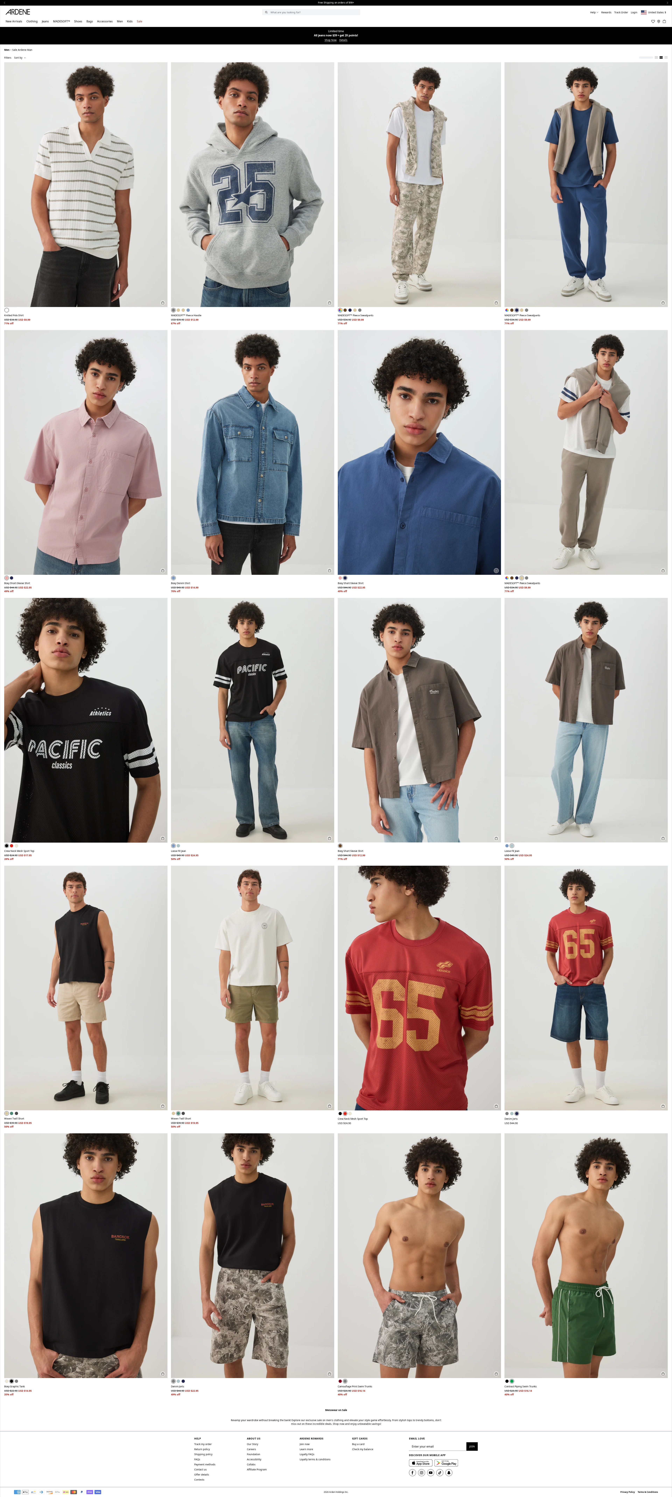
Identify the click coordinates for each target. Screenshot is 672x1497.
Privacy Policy (627, 1492)
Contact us (200, 1469)
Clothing (32, 21)
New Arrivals (14, 21)
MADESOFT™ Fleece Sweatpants (355, 315)
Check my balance (362, 1449)
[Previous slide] (4, 3)
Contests (199, 1479)
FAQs (197, 1459)
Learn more (306, 1449)
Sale (139, 21)
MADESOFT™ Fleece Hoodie (186, 315)
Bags (89, 21)
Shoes (78, 21)
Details (343, 40)
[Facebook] (412, 1472)
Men (120, 21)
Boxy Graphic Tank (14, 1386)
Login (634, 12)
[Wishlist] (653, 21)
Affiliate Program (257, 1469)
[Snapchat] (448, 1472)
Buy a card (358, 1444)
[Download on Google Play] (446, 1462)
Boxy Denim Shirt (180, 583)
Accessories (105, 21)
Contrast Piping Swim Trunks (521, 1386)
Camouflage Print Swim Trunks (355, 1386)
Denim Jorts (511, 1118)
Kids (130, 21)
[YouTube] (430, 1472)
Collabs (251, 1464)
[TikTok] (439, 1472)
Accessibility (254, 1459)
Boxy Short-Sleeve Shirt (17, 583)
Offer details (201, 1474)
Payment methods (204, 1464)
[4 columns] (661, 57)
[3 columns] (656, 57)
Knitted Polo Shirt (14, 315)
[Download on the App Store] (420, 1462)
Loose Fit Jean (178, 851)
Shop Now (331, 40)
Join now (305, 1444)
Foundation (253, 1454)
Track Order (621, 12)
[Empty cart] (664, 21)
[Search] (266, 12)
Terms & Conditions (648, 1492)
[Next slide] (667, 3)
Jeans (45, 21)
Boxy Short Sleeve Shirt (350, 851)
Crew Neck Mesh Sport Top (19, 851)
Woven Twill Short (14, 1118)
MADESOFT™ (61, 21)
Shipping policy (203, 1454)
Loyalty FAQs (307, 1454)
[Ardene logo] (19, 12)
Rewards (606, 12)
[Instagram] (421, 1472)
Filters (7, 57)
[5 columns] (666, 57)
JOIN (472, 1446)
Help (593, 12)
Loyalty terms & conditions (315, 1459)
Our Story (252, 1444)
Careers (251, 1449)
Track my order (203, 1444)
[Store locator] (659, 21)
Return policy (202, 1449)
